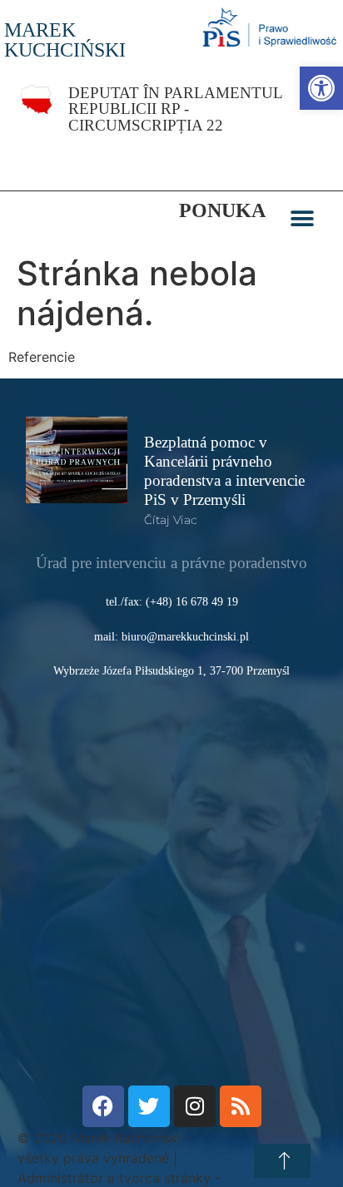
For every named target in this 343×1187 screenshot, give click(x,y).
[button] (302, 219)
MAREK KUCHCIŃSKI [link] (65, 40)
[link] (321, 88)
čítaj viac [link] (170, 519)
